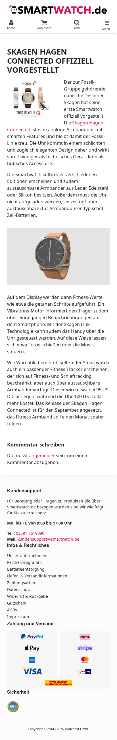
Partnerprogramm (24, 562)
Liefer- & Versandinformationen (37, 576)
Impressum (18, 616)
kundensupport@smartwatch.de (48, 539)
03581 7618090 (30, 533)
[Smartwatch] (58, 9)
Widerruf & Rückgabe (27, 596)
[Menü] (106, 21)
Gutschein (16, 603)
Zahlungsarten (21, 582)
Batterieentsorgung (26, 569)
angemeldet (42, 455)
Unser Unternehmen (26, 555)
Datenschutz (19, 589)
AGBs (12, 609)
